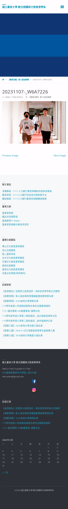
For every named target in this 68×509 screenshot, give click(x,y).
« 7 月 (5, 472)
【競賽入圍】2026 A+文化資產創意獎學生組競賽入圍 (28, 330)
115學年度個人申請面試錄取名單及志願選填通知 (26, 305)
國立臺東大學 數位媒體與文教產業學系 (24, 7)
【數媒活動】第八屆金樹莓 (18, 79)
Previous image (10, 155)
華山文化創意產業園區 (13, 246)
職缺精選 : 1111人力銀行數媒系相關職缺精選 (24, 198)
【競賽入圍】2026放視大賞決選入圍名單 (22, 325)
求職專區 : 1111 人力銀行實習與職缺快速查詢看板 (27, 191)
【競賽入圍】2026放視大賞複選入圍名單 (22, 335)
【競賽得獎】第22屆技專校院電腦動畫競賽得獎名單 (27, 296)
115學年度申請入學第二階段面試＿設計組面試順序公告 (29, 315)
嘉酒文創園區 (8, 265)
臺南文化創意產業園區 (13, 269)
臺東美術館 (7, 213)
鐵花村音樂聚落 (10, 216)
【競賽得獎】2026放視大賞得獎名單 (20, 301)
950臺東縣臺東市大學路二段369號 (19, 372)
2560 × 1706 (10, 97)
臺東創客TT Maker (11, 220)
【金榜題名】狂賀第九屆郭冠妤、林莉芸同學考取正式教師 (31, 291)
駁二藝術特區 (8, 254)
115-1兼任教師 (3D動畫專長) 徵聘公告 (21, 311)
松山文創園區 (8, 250)
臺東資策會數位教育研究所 (15, 224)
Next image (60, 155)
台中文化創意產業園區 (13, 257)
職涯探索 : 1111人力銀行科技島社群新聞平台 (24, 194)
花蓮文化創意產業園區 (13, 261)
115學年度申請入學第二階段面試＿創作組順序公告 (27, 320)
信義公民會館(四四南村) (14, 273)
